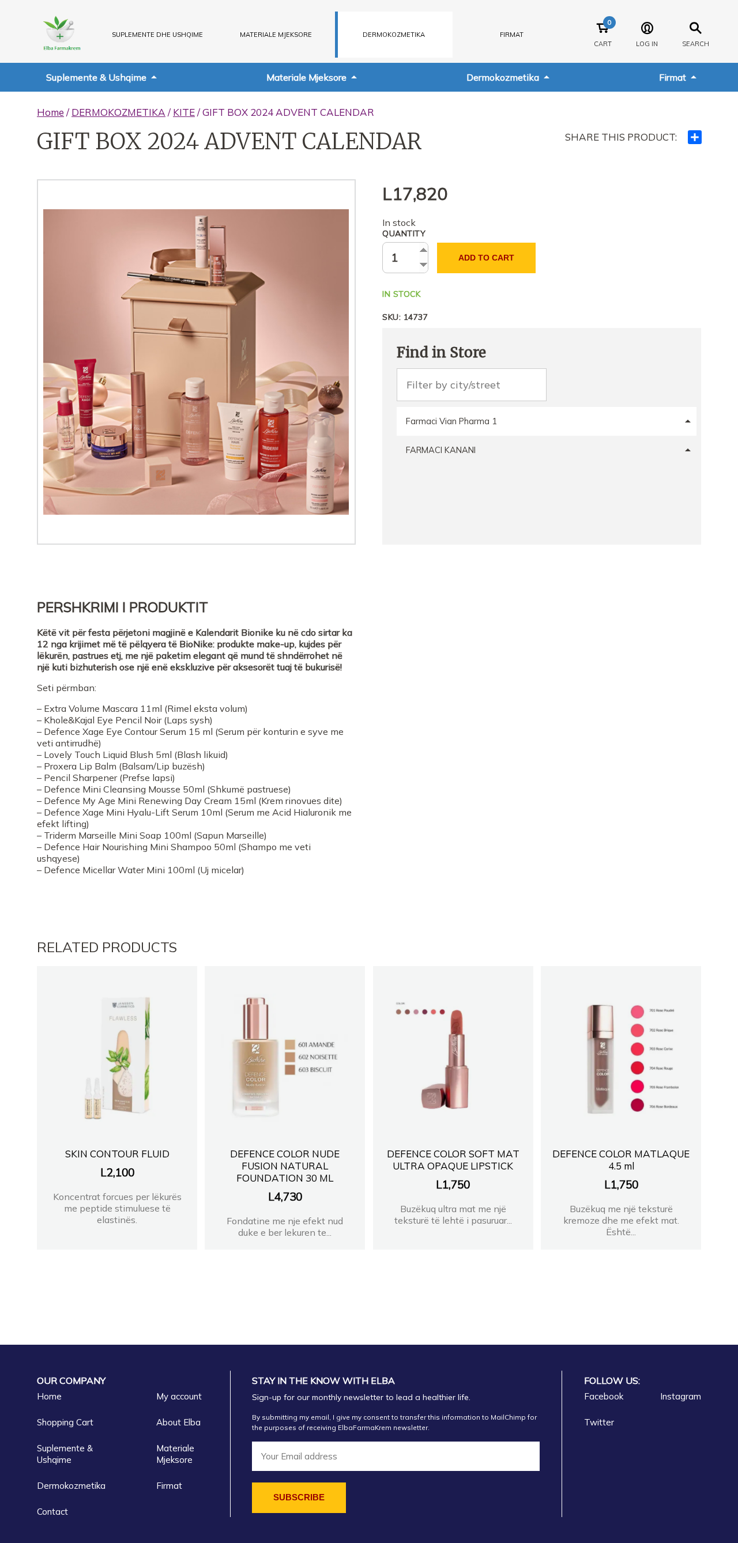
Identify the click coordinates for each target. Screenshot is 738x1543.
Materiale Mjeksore (306, 77)
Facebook (603, 1396)
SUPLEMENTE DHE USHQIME (157, 34)
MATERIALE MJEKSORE (276, 34)
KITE (184, 112)
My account (179, 1396)
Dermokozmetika (502, 77)
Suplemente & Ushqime (96, 77)
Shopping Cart (65, 1422)
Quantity (404, 233)
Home (50, 112)
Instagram (680, 1396)
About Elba (178, 1422)
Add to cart (486, 257)
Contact (52, 1511)
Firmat (512, 34)
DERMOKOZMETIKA (394, 34)
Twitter (599, 1422)
